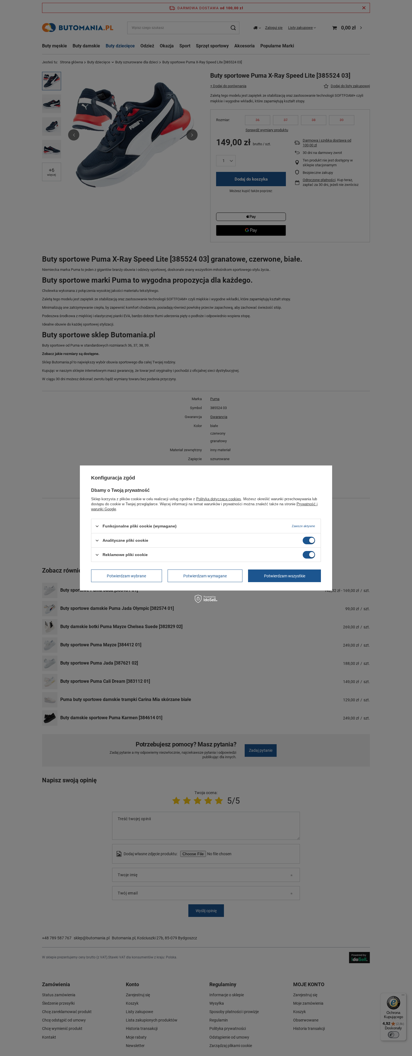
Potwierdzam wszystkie (284, 575)
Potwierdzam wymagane (205, 575)
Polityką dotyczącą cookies (218, 499)
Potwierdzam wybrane (126, 575)
